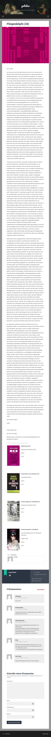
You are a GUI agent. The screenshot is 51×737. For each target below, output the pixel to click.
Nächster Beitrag (37, 580)
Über (8, 554)
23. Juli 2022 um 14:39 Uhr (21, 609)
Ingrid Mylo (16, 556)
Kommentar (10, 681)
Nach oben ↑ (46, 733)
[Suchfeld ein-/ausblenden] (48, 16)
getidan (25, 5)
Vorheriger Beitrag (38, 578)
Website (8, 713)
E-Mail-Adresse (10, 707)
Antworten (40, 589)
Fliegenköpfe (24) (18, 24)
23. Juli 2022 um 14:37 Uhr (21, 597)
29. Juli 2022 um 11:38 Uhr (21, 641)
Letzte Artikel (13, 554)
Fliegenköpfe (36, 574)
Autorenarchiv (10, 575)
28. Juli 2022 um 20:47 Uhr (21, 622)
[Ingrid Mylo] (10, 561)
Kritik (41, 574)
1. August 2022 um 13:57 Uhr (21, 657)
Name (8, 700)
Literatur (45, 574)
